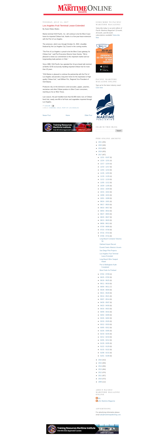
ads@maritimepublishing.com (110, 415)
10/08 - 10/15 (105, 195)
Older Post (88, 115)
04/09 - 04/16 (105, 312)
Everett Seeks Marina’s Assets (110, 247)
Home (68, 115)
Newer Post (47, 115)
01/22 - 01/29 (105, 346)
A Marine (52, 107)
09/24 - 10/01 (105, 201)
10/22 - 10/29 (105, 189)
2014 (100, 366)
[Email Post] (52, 105)
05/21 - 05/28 (105, 293)
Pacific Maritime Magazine (105, 401)
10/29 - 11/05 (105, 186)
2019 (100, 148)
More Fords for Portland (108, 270)
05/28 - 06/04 (105, 290)
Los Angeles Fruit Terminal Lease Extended (64, 25)
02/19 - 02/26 (105, 334)
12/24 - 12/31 (105, 160)
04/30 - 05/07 (105, 302)
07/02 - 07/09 (105, 274)
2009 (100, 382)
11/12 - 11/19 (105, 179)
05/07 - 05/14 (105, 299)
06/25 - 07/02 (105, 277)
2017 (100, 155)
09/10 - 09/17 (105, 208)
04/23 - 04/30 (105, 305)
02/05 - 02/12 (105, 340)
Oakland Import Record (108, 244)
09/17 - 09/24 (105, 204)
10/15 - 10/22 (105, 192)
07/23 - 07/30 (105, 230)
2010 (100, 379)
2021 (100, 142)
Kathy (98, 398)
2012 (100, 372)
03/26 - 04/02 (105, 318)
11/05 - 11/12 (105, 182)
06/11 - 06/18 (105, 283)
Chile (59, 107)
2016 (100, 360)
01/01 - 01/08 (105, 356)
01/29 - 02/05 (105, 343)
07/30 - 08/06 (105, 226)
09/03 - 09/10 (105, 211)
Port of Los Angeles (70, 107)
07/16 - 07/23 (105, 233)
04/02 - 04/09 (105, 315)
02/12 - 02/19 (105, 337)
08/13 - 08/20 (105, 220)
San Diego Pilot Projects (108, 250)
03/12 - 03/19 (105, 324)
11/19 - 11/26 (105, 176)
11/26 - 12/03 (105, 173)
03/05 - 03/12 (105, 327)
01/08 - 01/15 (105, 353)
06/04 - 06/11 (105, 287)
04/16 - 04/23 (105, 309)
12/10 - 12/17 (105, 167)
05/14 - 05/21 (105, 296)
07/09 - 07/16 (105, 236)
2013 (100, 369)
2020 (100, 145)
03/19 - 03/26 (105, 321)
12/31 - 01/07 (105, 157)
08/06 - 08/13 (105, 223)
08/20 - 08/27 (105, 217)
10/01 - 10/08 (105, 198)
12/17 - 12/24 (105, 164)
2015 (100, 363)
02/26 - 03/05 (105, 331)
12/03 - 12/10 (105, 170)
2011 (100, 375)
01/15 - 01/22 (105, 349)
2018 (100, 151)
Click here (99, 88)
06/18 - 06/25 (105, 280)
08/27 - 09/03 (105, 214)
